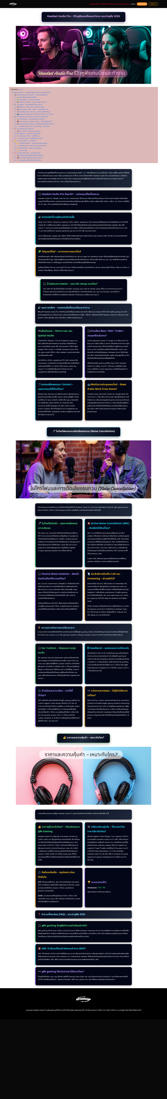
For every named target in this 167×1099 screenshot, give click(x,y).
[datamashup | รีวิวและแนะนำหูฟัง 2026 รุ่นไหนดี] (20, 4)
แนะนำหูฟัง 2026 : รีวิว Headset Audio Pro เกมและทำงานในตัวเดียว (109, 4)
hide (21, 90)
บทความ (133, 4)
